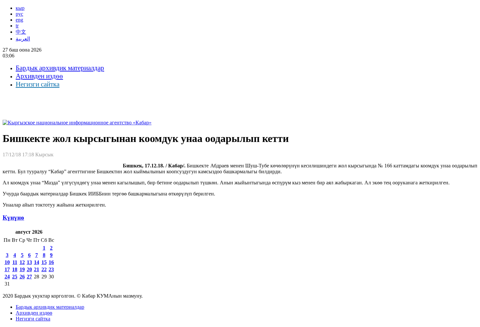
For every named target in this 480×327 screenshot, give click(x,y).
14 (36, 262)
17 (7, 269)
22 (44, 269)
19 (22, 269)
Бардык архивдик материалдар (60, 68)
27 (29, 276)
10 (7, 262)
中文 (21, 32)
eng (19, 20)
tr (17, 25)
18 (14, 269)
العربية (23, 38)
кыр (20, 8)
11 (14, 262)
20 (29, 269)
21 (36, 269)
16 (51, 262)
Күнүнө (13, 217)
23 (51, 269)
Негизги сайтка (37, 84)
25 (14, 276)
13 (29, 262)
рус (19, 14)
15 (44, 262)
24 (7, 276)
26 (22, 276)
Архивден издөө (39, 76)
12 (22, 262)
